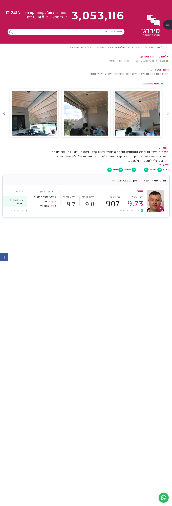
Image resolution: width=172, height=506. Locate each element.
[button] (4, 113)
